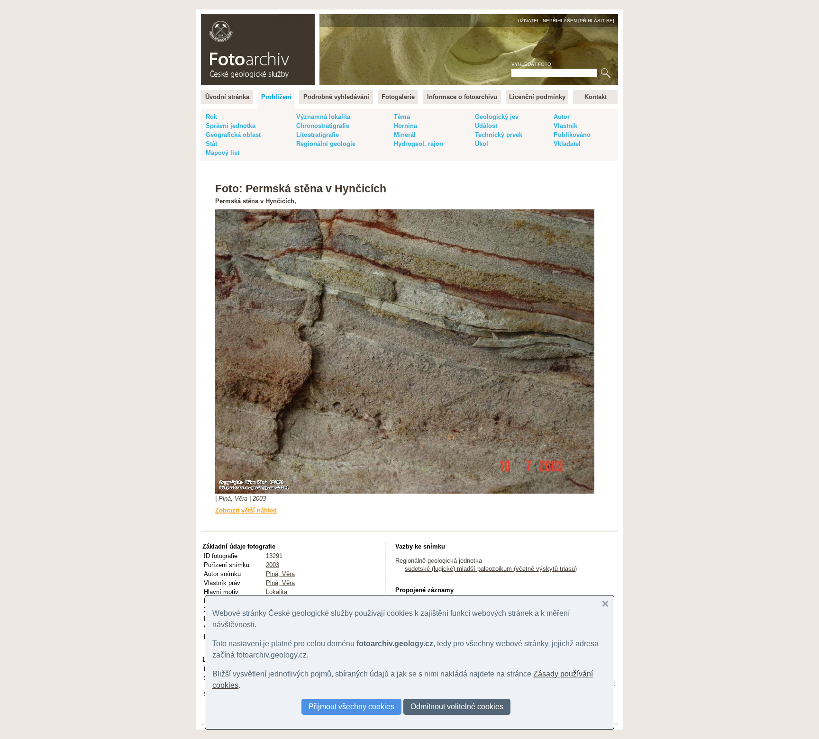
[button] (605, 604)
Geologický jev (497, 116)
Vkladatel (567, 143)
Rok (211, 116)
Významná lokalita (323, 116)
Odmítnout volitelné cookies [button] (456, 707)
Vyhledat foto (531, 64)
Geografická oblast (233, 134)
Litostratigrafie (317, 134)
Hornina (405, 125)
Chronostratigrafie (322, 125)
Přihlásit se (596, 20)
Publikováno (572, 134)
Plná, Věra (280, 573)
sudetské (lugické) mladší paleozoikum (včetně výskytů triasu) (491, 568)
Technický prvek (498, 134)
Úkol (481, 143)
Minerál (405, 134)
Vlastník (565, 125)
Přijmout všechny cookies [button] (351, 707)
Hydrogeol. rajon (418, 143)
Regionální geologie (325, 143)
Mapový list (222, 152)
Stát (211, 143)
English (303, 19)
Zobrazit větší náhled (246, 510)
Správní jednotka (230, 125)
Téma (402, 116)
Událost (486, 125)
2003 (272, 564)
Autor (562, 116)
